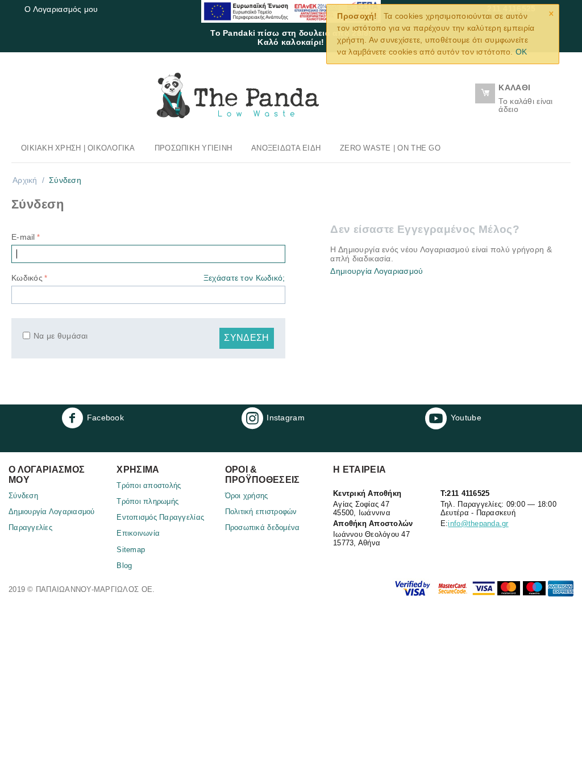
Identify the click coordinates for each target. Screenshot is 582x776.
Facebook (105, 417)
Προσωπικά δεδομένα (262, 527)
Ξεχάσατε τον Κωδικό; (244, 277)
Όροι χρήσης (246, 495)
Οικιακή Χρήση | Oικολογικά (78, 148)
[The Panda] (237, 94)
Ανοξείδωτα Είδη (286, 148)
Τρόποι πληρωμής (147, 501)
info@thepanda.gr (478, 523)
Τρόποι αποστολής (149, 485)
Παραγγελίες (30, 527)
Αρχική (25, 180)
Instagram (286, 417)
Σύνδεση (246, 338)
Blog (124, 565)
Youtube (466, 417)
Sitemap (131, 549)
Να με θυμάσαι (61, 335)
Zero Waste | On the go (390, 148)
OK (521, 51)
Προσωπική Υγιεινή (193, 148)
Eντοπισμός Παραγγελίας (160, 517)
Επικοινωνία (138, 533)
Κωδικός (27, 277)
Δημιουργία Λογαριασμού (376, 271)
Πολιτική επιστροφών (261, 511)
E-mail (23, 236)
